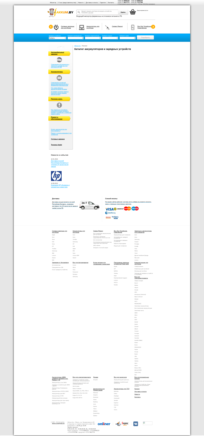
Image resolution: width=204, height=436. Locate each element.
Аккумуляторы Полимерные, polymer (60, 388)
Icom (94, 404)
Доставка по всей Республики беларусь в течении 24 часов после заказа (59, 163)
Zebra (115, 393)
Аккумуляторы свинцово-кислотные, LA (59, 403)
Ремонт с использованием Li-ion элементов (61, 133)
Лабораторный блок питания (59, 398)
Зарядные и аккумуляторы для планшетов (143, 231)
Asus (53, 239)
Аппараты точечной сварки (100, 247)
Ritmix (136, 250)
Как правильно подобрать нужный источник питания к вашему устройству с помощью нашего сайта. (61, 112)
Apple (53, 234)
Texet (136, 253)
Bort (136, 317)
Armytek (95, 379)
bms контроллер (97, 240)
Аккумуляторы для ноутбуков (92, 27)
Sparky (136, 358)
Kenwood (95, 397)
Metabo (136, 299)
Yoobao (116, 273)
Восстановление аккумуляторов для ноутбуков (102, 234)
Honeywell (116, 398)
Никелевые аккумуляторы (142, 306)
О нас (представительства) (67, 2)
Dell (53, 241)
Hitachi (136, 287)
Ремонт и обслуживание (56, 118)
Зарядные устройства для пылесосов (121, 382)
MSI (53, 260)
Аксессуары (76, 386)
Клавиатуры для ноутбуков (142, 268)
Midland (95, 411)
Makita (136, 285)
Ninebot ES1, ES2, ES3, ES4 (80, 393)
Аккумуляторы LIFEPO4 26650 (60, 391)
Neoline (116, 284)
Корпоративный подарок (120, 278)
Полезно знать (56, 99)
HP (53, 246)
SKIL (136, 356)
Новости (81, 2)
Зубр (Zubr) (138, 372)
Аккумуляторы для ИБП (58, 393)
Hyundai (137, 338)
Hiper (115, 275)
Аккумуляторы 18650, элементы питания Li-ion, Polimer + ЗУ (60, 378)
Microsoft (137, 257)
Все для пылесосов (120, 377)
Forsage (137, 333)
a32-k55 (90, 12)
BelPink (116, 271)
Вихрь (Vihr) (138, 367)
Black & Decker (139, 296)
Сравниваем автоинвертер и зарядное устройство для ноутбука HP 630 (60, 66)
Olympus (75, 274)
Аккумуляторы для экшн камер (60, 400)
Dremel (136, 326)
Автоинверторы (56, 265)
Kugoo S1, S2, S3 (77, 395)
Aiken (136, 315)
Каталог (137, 389)
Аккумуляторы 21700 (57, 396)
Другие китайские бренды (141, 255)
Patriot (136, 349)
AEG (136, 292)
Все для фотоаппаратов (80, 262)
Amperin (95, 395)
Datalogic (116, 396)
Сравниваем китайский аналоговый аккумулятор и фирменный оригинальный (59, 84)
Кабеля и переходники (120, 243)
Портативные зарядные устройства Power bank (121, 263)
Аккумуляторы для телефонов (122, 234)
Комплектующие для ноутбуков (141, 263)
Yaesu (94, 408)
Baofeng (95, 401)
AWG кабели (96, 245)
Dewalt (136, 290)
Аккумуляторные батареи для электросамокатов (81, 383)
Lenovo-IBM (76, 255)
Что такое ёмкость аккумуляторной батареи (59, 88)
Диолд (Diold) (138, 370)
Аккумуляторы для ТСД (121, 389)
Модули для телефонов (120, 246)
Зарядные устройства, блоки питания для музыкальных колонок (142, 385)
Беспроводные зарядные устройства (120, 241)
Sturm (136, 365)
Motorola (95, 392)
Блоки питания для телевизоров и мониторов (101, 263)
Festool (136, 331)
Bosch (136, 283)
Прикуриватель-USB (57, 267)
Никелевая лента (139, 310)
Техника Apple (56, 145)
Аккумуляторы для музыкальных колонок (143, 381)
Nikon (74, 267)
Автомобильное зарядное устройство (121, 238)
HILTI (136, 301)
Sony (53, 244)
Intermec (116, 405)
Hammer (137, 335)
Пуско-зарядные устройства (59, 269)
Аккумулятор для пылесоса (121, 379)
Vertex (95, 399)
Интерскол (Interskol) (140, 294)
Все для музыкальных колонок (142, 377)
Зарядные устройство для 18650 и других (61, 385)
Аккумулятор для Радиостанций (99, 389)
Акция (115, 266)
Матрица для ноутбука (141, 271)
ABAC (136, 312)
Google (136, 246)
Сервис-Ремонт (117, 26)
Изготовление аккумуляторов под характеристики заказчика (102, 243)
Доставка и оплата (92, 2)
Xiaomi (53, 257)
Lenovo (54, 255)
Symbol (116, 400)
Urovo (115, 409)
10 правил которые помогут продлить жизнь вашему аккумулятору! (60, 93)
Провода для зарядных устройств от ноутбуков (144, 274)
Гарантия (103, 2)
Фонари (95, 377)
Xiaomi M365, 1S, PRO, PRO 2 (81, 390)
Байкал (95, 415)
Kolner (136, 342)
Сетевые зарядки (58, 139)
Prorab (136, 351)
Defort (136, 324)
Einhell (136, 322)
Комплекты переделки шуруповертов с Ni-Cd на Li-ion (101, 237)
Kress (136, 345)
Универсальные (139, 266)
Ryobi (136, 354)
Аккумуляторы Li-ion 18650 (59, 382)
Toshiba (54, 248)
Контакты (111, 2)
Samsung (54, 250)
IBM (53, 253)
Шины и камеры (77, 388)
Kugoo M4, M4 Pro (77, 397)
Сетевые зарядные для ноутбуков (67, 27)
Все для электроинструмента (141, 277)
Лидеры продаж (139, 280)
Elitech (136, 329)
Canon (74, 265)
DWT (136, 319)
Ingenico (116, 402)
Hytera (95, 406)
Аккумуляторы (57, 72)
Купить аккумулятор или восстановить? (59, 130)
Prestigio (137, 244)
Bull (135, 374)
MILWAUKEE (138, 303)
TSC (115, 407)
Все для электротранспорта (82, 377)
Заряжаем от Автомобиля (60, 262)
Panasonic (75, 272)
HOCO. (116, 282)
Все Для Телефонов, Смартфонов (144, 27)
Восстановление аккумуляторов (143, 308)
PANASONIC (138, 347)
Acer (53, 237)
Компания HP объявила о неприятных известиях (60, 186)
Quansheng (96, 413)
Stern (136, 363)
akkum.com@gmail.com (58, 423)
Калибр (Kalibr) (138, 340)
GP (115, 268)
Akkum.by (53, 2)
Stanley (136, 361)
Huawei (136, 241)
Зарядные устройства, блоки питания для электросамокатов (81, 380)
